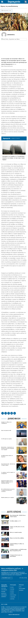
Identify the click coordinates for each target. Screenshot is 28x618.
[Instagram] (22, 578)
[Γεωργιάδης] (22, 425)
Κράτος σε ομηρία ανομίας (16, 532)
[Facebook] (2, 413)
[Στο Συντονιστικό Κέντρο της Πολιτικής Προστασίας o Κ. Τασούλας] (22, 441)
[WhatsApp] (11, 413)
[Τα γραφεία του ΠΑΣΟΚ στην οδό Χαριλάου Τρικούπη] (5, 551)
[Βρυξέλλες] (5, 556)
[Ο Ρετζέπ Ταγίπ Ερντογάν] (5, 528)
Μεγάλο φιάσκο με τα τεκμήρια (7, 497)
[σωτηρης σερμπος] (22, 483)
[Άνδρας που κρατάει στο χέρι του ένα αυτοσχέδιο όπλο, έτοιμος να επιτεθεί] (5, 534)
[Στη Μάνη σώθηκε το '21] (5, 522)
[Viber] (8, 413)
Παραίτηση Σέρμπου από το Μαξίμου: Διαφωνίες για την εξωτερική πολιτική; (7, 482)
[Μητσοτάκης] (22, 492)
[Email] (14, 413)
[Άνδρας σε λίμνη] (22, 433)
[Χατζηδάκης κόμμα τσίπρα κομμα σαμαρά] (22, 500)
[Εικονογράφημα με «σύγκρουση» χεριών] (22, 467)
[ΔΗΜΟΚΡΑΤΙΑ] (4, 34)
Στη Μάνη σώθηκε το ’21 (15, 521)
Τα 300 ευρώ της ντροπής (6, 438)
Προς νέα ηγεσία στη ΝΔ (6, 430)
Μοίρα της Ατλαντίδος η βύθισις (17, 538)
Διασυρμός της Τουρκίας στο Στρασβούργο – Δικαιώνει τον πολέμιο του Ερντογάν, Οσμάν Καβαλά (13, 158)
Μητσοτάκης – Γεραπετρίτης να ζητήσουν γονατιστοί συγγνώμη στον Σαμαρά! (7, 448)
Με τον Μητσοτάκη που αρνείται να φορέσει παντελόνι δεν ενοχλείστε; (8, 490)
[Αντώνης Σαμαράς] (22, 450)
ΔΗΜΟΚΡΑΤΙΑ (11, 34)
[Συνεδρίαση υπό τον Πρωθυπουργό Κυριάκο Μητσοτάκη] (22, 475)
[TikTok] (24, 578)
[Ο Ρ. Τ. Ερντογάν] (5, 545)
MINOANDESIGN (16, 614)
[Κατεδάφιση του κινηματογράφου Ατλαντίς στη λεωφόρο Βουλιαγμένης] (5, 539)
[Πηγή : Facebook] (22, 458)
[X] (5, 413)
